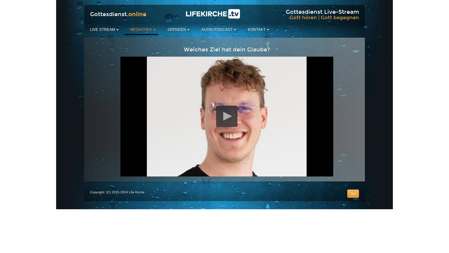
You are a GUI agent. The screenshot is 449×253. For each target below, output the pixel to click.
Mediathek (141, 30)
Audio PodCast (217, 30)
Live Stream (102, 30)
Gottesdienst (118, 14)
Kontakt (257, 30)
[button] (227, 116)
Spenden (176, 30)
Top (353, 193)
